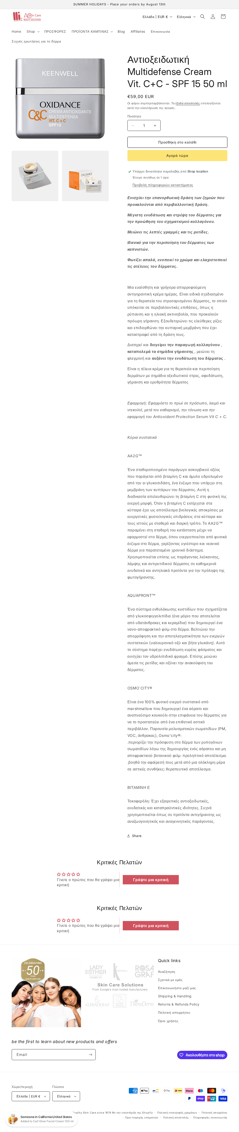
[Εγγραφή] (90, 1054)
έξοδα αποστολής (188, 103)
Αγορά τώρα (177, 155)
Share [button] (137, 836)
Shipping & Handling (175, 996)
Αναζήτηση (166, 972)
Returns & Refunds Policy (179, 1004)
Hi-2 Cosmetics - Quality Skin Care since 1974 (79, 1112)
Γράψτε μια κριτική (151, 879)
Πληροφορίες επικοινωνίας (210, 1117)
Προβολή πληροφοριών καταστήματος (163, 185)
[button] (32, 31)
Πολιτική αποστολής (176, 1117)
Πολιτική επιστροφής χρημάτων (177, 1112)
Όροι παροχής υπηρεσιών (141, 1117)
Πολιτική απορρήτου (174, 1012)
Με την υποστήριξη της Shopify (132, 1112)
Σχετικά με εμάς (170, 980)
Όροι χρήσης (168, 1021)
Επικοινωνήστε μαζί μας (177, 988)
